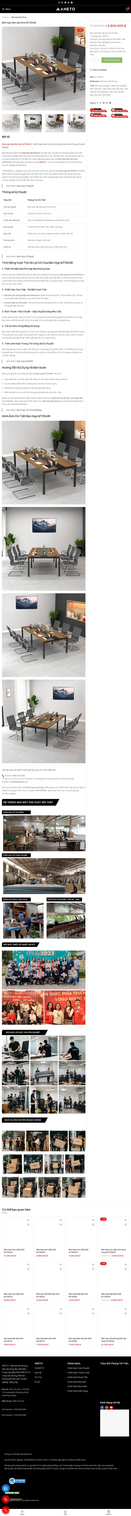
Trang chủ (5, 17)
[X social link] (62, 2)
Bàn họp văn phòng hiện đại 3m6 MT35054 (113, 1339)
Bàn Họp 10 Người (102, 85)
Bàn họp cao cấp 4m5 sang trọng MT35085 (113, 1251)
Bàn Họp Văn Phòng (19, 17)
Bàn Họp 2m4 (96, 88)
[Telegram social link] (71, 2)
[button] (28, 1220)
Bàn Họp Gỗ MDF (117, 91)
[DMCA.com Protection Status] (12, 1492)
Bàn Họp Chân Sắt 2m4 (113, 88)
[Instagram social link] (107, 1408)
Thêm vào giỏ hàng (112, 60)
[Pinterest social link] (65, 2)
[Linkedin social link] (68, 2)
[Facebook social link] (59, 2)
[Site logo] (65, 9)
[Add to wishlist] (28, 1224)
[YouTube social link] (111, 1408)
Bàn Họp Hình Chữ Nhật (100, 95)
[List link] (49, 1368)
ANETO (42, 162)
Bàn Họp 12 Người (119, 85)
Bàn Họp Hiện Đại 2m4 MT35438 (16, 144)
